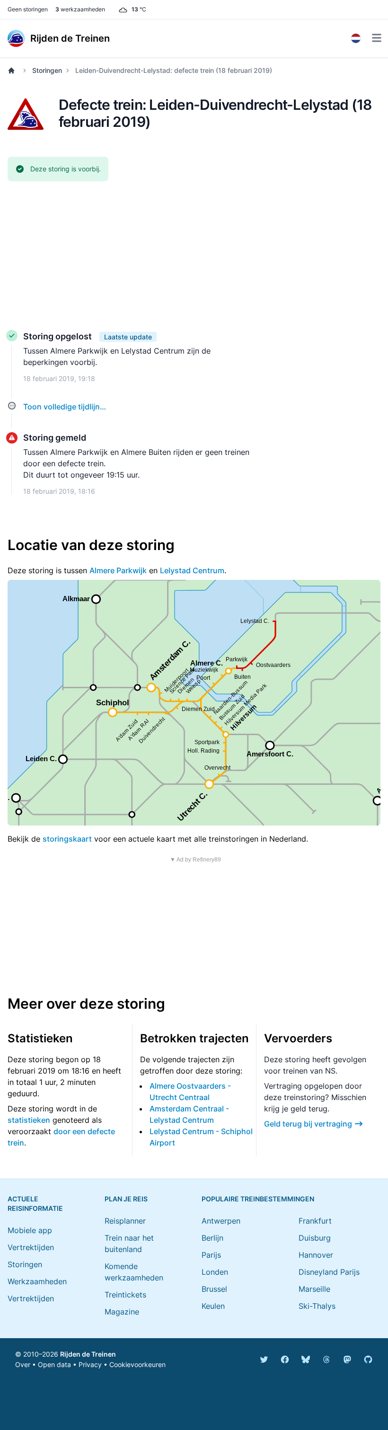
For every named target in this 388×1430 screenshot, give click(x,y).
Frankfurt (315, 1221)
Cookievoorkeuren (137, 1364)
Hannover (316, 1255)
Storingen (47, 70)
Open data (54, 1364)
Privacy (90, 1364)
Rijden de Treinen (88, 1354)
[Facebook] (285, 1359)
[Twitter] (264, 1359)
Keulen (213, 1306)
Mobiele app (30, 1230)
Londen (215, 1272)
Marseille (314, 1289)
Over (22, 1364)
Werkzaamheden (37, 1281)
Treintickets (125, 1294)
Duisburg (315, 1238)
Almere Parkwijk (118, 570)
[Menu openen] (376, 37)
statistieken (29, 1120)
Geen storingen (28, 9)
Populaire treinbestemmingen (258, 1199)
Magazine (122, 1311)
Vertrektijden (31, 1247)
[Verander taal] (355, 38)
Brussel (214, 1289)
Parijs (211, 1255)
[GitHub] (368, 1359)
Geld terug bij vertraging (308, 1123)
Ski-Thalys (317, 1306)
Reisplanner (125, 1221)
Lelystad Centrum (192, 570)
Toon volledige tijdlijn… (64, 406)
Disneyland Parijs (329, 1272)
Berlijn (212, 1238)
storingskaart (67, 839)
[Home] (13, 70)
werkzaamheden (80, 9)
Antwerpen (221, 1221)
